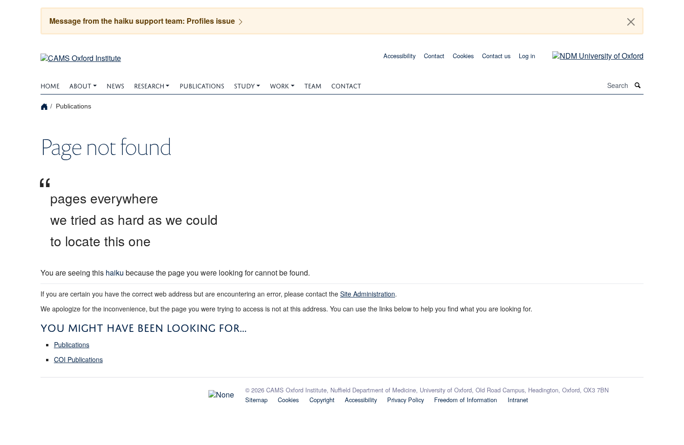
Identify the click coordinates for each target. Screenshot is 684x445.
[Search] (638, 85)
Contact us (496, 55)
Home (50, 85)
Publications (202, 85)
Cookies (463, 55)
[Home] (45, 106)
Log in (527, 55)
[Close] (631, 22)
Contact (434, 55)
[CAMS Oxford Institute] (80, 54)
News (115, 85)
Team (313, 85)
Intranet (518, 399)
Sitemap (256, 399)
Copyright (322, 399)
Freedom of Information (465, 399)
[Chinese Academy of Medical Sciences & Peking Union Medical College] (137, 392)
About (80, 85)
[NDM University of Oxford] (591, 54)
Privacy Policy (405, 399)
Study (244, 85)
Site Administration (367, 293)
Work (279, 85)
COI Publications (78, 359)
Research (149, 85)
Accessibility (399, 55)
